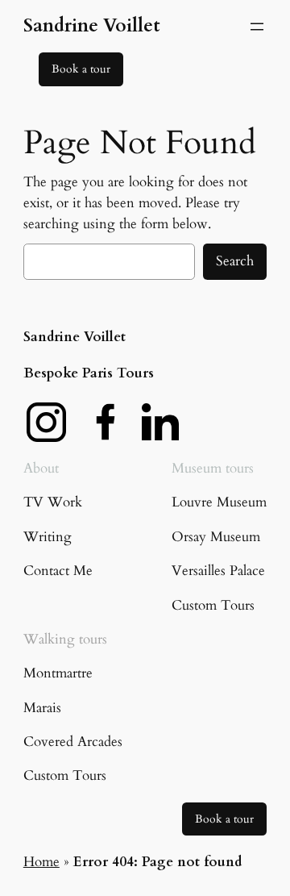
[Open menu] (257, 26)
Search (235, 261)
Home (41, 861)
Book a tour (81, 69)
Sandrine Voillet (91, 26)
